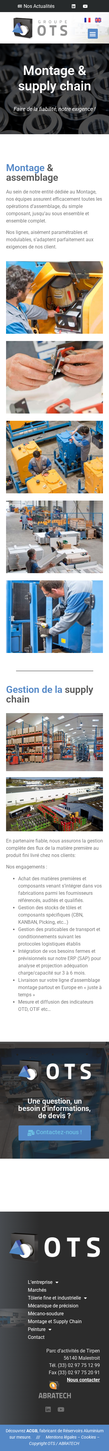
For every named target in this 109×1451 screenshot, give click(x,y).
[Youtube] (85, 6)
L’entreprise (40, 1282)
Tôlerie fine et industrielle (54, 1298)
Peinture (36, 1329)
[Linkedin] (73, 6)
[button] (93, 34)
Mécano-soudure (46, 1313)
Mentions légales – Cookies (71, 1437)
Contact (36, 1337)
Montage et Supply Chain (55, 1321)
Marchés (37, 1290)
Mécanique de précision (53, 1306)
